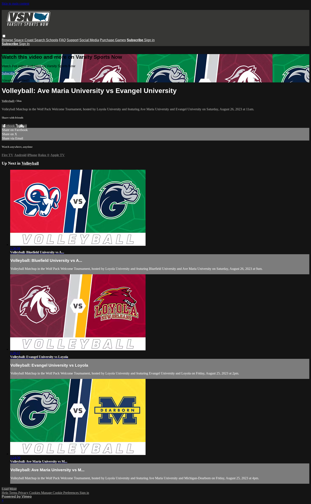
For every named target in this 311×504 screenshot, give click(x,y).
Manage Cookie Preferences (60, 492)
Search (40, 40)
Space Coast (24, 40)
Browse (8, 40)
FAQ (62, 40)
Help (5, 492)
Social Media (89, 40)
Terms (13, 492)
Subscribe (8, 73)
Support (72, 40)
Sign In (24, 44)
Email (23, 126)
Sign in (149, 40)
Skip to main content (15, 3)
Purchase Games (113, 40)
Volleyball (8, 100)
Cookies (35, 492)
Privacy (23, 492)
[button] (4, 36)
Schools (52, 40)
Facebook (9, 126)
